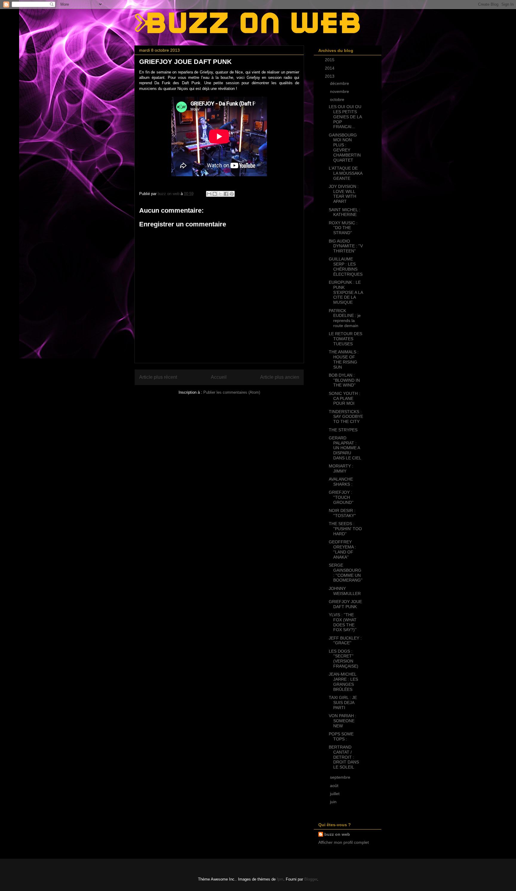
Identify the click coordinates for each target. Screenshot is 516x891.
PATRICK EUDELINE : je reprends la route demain (345, 318)
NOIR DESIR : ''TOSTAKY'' (342, 513)
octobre (337, 99)
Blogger (310, 879)
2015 (330, 59)
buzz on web (337, 834)
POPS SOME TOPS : (341, 736)
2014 (330, 68)
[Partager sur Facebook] (226, 194)
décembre (340, 83)
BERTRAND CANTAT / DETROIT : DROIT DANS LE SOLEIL (344, 757)
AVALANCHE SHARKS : (341, 482)
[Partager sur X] (220, 194)
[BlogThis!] (215, 194)
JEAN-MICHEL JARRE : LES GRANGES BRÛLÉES (343, 681)
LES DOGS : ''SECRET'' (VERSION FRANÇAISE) (343, 658)
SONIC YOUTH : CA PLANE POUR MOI (344, 398)
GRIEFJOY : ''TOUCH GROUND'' (341, 497)
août (335, 785)
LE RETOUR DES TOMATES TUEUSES (345, 338)
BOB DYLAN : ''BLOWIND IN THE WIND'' (344, 380)
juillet (335, 793)
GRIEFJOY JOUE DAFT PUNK (345, 604)
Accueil (219, 377)
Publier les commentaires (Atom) (231, 392)
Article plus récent (158, 377)
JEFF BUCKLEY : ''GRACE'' (345, 640)
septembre (340, 777)
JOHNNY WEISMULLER (345, 591)
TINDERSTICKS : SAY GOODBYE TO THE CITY (346, 416)
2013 (330, 76)
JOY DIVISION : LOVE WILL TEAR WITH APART (344, 194)
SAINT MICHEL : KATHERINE (344, 212)
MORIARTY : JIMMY (341, 468)
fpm (280, 879)
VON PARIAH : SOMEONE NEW (342, 720)
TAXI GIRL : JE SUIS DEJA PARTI (343, 702)
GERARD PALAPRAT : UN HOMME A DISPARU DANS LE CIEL (345, 447)
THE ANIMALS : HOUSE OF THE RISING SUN (344, 359)
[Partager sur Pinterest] (232, 194)
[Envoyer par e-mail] (209, 194)
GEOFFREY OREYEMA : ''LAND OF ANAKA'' (342, 549)
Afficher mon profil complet (343, 842)
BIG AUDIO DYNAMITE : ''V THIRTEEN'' (346, 246)
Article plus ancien (279, 377)
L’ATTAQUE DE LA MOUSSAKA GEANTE (345, 173)
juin (334, 801)
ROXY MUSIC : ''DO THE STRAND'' (343, 227)
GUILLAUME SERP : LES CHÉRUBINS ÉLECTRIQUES (346, 266)
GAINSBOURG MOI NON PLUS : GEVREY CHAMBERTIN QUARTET (345, 147)
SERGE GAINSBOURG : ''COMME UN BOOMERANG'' (346, 572)
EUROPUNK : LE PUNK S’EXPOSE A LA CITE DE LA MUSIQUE (346, 292)
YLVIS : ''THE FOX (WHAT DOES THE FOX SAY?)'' (343, 622)
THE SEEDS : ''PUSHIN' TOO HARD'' (345, 528)
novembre (340, 91)
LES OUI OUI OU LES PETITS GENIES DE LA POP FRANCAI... (345, 116)
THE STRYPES (343, 429)
